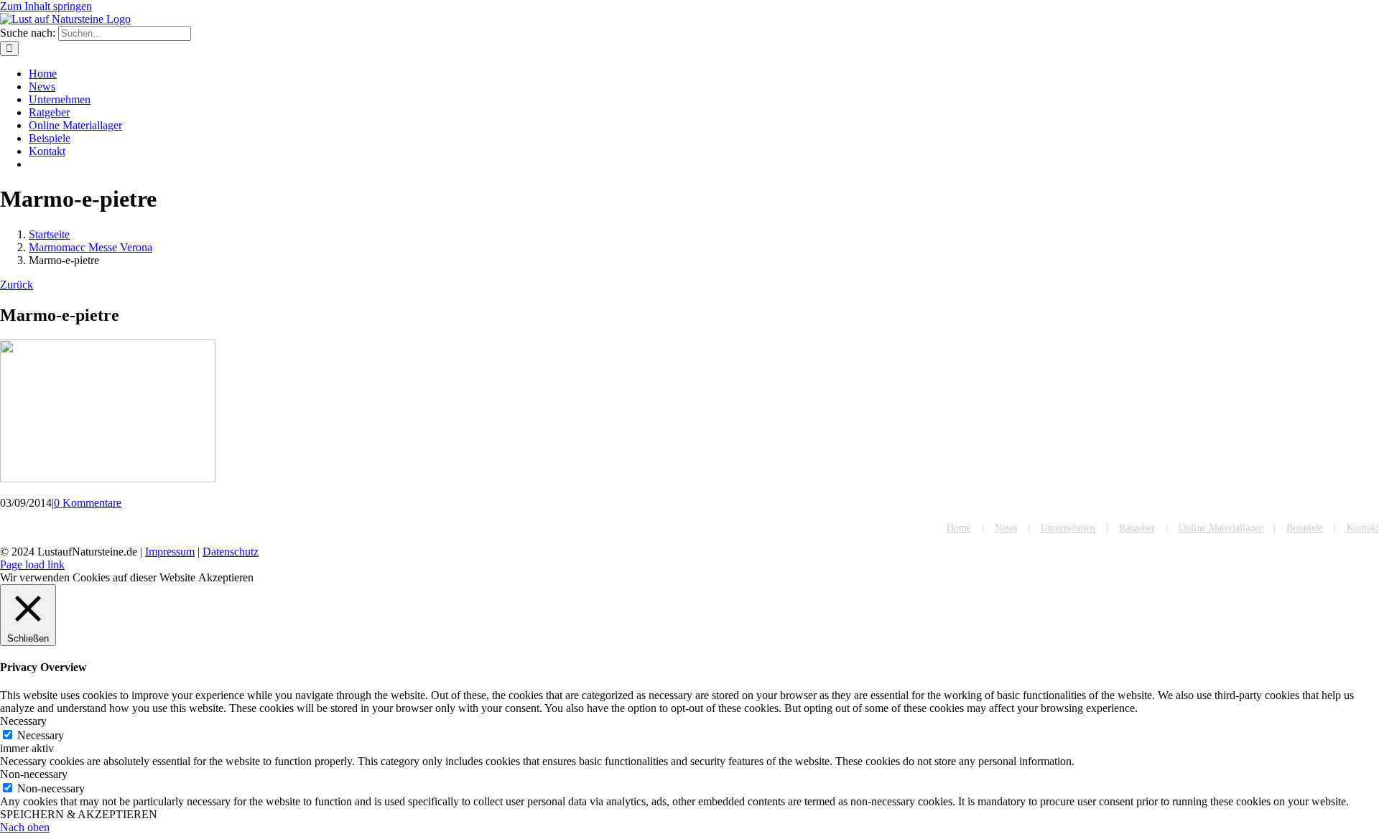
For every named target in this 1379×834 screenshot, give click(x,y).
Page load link (32, 564)
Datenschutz (231, 551)
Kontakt (1363, 528)
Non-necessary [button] (34, 774)
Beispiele (1304, 528)
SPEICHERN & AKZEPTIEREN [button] (78, 814)
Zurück (16, 284)
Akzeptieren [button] (226, 577)
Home (959, 528)
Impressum (170, 551)
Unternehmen (1068, 528)
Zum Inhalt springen (46, 6)
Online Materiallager (1221, 528)
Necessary (40, 735)
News (1006, 528)
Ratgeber (1137, 528)
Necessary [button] (23, 721)
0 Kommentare (87, 503)
